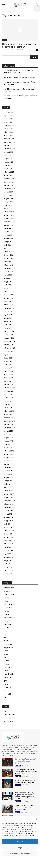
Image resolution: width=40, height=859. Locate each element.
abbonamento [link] (9, 588)
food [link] (5, 631)
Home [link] (4, 12)
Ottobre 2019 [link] (8, 384)
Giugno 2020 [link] (8, 358)
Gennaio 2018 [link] (9, 454)
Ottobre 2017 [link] (8, 464)
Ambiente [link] (7, 591)
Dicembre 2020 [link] (9, 338)
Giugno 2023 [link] (8, 238)
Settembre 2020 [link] (9, 348)
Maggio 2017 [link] (8, 481)
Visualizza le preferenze (20, 854)
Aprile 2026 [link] (8, 125)
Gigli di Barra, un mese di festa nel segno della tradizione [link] (19, 90)
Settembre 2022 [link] (9, 268)
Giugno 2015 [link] (8, 557)
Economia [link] (7, 621)
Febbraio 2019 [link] (9, 411)
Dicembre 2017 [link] (9, 457)
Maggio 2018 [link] (8, 441)
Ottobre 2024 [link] (8, 185)
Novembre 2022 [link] (9, 262)
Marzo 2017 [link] (8, 487)
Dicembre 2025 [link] (9, 139)
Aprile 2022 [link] (8, 285)
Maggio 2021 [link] (8, 321)
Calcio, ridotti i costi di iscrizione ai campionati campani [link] (19, 45)
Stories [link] (6, 684)
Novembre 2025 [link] (9, 142)
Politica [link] (6, 661)
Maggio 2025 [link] (8, 162)
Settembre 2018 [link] (9, 428)
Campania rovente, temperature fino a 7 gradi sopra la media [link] (20, 83)
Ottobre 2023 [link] (8, 225)
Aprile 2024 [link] (8, 205)
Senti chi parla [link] (9, 674)
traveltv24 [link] (7, 694)
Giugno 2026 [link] (8, 119)
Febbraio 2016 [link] (9, 531)
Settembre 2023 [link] (9, 228)
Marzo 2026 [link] (8, 129)
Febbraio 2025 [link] (9, 172)
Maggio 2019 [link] (8, 401)
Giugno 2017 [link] (8, 477)
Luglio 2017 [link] (8, 474)
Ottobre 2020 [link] (8, 345)
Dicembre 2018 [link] (9, 418)
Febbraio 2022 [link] (9, 291)
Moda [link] (6, 651)
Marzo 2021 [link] (8, 328)
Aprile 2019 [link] (8, 404)
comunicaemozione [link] (8, 50)
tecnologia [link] (7, 687)
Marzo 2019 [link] (8, 408)
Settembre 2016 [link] (9, 507)
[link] (37, 8)
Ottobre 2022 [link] (8, 265)
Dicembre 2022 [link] (9, 258)
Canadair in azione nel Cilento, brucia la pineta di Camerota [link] (20, 97)
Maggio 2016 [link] (8, 521)
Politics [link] (6, 664)
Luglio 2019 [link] (8, 394)
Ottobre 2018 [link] (8, 424)
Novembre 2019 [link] (9, 381)
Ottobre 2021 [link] (8, 305)
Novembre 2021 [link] (9, 301)
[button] (37, 819)
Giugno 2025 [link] (8, 159)
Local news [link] (8, 644)
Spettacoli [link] (7, 677)
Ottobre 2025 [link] (8, 145)
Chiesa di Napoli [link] (9, 604)
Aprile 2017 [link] (8, 484)
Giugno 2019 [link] (8, 398)
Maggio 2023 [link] (8, 242)
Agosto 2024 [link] (8, 192)
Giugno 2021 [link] (8, 318)
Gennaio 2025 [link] (9, 175)
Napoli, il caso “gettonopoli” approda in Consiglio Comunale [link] (25, 761)
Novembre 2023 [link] (9, 222)
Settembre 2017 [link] (9, 467)
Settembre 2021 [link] (9, 308)
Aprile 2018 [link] (8, 444)
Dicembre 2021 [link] (9, 298)
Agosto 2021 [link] (8, 311)
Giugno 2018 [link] (8, 438)
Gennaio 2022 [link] (9, 295)
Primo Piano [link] (8, 667)
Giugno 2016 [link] (8, 517)
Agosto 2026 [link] (8, 112)
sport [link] (5, 681)
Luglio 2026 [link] (8, 115)
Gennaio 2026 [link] (9, 135)
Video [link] (6, 697)
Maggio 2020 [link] (8, 361)
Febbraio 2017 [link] (9, 491)
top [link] (5, 691)
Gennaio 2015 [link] (9, 574)
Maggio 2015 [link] (8, 560)
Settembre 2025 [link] (9, 149)
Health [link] (6, 641)
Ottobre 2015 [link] (8, 544)
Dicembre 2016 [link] (9, 497)
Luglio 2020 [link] (8, 355)
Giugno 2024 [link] (8, 198)
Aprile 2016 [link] (8, 524)
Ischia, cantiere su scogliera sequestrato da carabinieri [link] (25, 781)
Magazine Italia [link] (9, 647)
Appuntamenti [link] (9, 594)
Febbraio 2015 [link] (9, 570)
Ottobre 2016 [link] (8, 504)
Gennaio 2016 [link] (9, 534)
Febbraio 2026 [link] (9, 132)
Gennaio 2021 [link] (9, 335)
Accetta (20, 842)
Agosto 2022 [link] (8, 272)
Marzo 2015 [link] (8, 567)
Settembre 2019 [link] (9, 388)
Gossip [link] (6, 637)
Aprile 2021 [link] (8, 325)
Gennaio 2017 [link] (9, 494)
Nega (20, 848)
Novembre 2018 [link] (9, 421)
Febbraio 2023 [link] (9, 252)
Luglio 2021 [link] (8, 315)
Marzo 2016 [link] (8, 527)
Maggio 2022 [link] (8, 281)
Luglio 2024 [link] (8, 195)
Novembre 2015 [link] (9, 540)
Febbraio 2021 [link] (9, 331)
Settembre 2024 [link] (9, 188)
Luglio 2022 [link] (8, 275)
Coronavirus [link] (8, 608)
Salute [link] (6, 671)
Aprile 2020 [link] (8, 364)
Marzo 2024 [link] (8, 208)
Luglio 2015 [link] (8, 554)
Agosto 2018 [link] (8, 431)
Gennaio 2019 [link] (9, 414)
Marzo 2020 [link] (8, 368)
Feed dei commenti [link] (10, 718)
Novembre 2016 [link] (9, 501)
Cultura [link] (6, 614)
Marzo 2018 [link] (8, 447)
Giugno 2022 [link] (8, 278)
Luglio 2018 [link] (8, 434)
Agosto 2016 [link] (8, 511)
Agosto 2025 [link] (8, 152)
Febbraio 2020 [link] (9, 371)
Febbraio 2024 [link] (9, 212)
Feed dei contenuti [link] (10, 714)
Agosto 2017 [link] (8, 471)
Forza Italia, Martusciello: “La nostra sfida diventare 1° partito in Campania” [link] (25, 807)
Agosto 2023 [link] (8, 232)
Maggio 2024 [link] (8, 202)
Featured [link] (7, 627)
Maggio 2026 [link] (8, 122)
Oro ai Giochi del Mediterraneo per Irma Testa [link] (19, 77)
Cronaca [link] (7, 611)
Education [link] (7, 624)
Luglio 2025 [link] (8, 155)
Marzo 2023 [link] (8, 248)
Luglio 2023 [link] (8, 235)
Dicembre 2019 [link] (9, 378)
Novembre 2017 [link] (9, 461)
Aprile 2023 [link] (8, 245)
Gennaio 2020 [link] (9, 374)
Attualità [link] (7, 598)
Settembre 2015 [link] (9, 547)
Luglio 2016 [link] (8, 514)
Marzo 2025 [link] (8, 169)
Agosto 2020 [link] (8, 351)
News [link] (6, 654)
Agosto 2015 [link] (8, 550)
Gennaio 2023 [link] (9, 255)
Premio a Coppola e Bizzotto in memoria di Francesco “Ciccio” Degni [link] (18, 71)
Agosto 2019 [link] (8, 391)
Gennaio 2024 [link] (9, 215)
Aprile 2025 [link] (8, 165)
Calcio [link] (4, 40)
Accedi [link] (6, 711)
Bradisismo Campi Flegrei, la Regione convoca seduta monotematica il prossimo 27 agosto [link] (25, 796)
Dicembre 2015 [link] (9, 537)
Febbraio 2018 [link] (9, 451)
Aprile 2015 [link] (8, 564)
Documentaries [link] (9, 617)
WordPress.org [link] (9, 721)
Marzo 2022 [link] (8, 288)
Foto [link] (5, 634)
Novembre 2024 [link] (9, 182)
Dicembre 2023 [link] (9, 218)
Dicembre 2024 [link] (9, 179)
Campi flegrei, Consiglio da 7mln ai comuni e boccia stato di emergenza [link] (26, 772)
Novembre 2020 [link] (9, 341)
